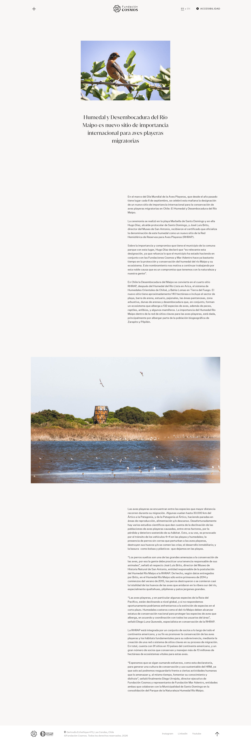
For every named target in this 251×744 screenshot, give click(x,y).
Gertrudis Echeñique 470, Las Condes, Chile (90, 732)
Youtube (196, 733)
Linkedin (183, 733)
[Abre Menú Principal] (34, 9)
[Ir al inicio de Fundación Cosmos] (125, 8)
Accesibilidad (210, 8)
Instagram (167, 733)
